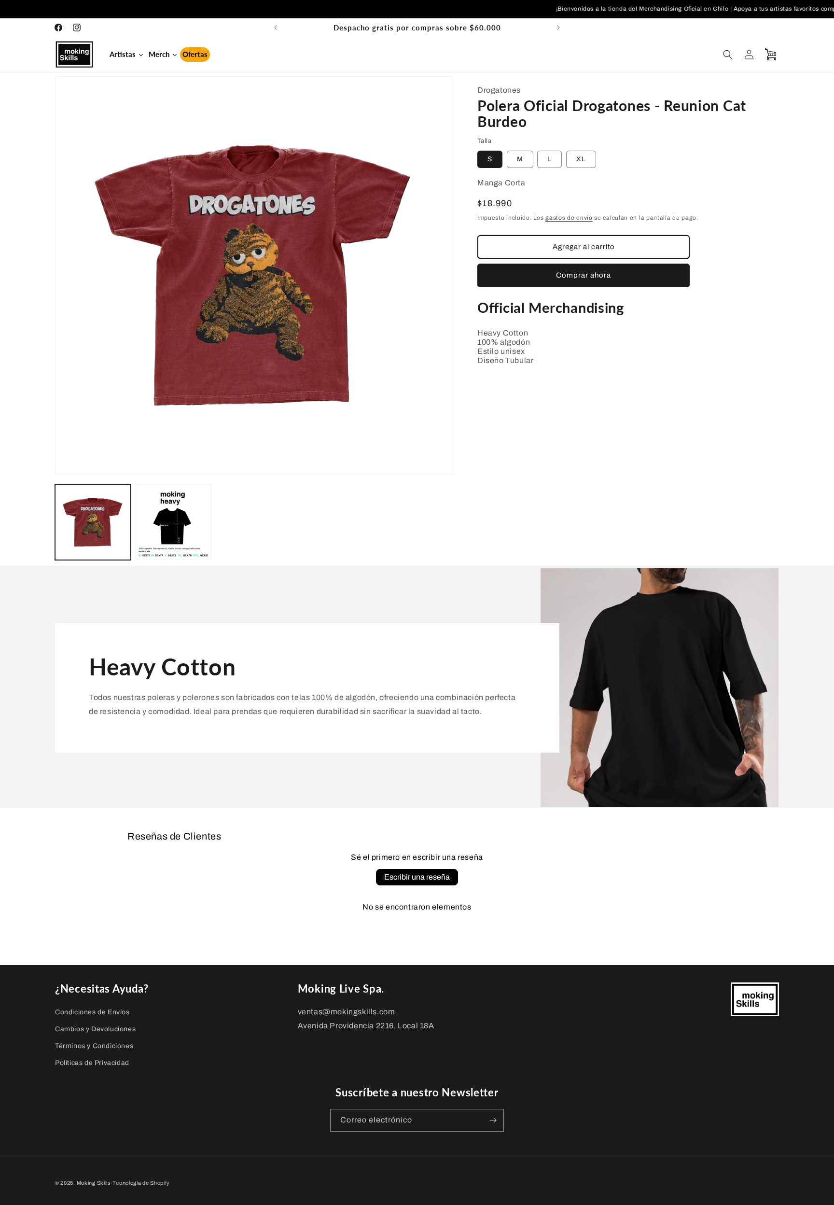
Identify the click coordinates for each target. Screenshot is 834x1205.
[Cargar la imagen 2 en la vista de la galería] (173, 522)
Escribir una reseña (417, 877)
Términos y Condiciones (94, 1046)
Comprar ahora (583, 275)
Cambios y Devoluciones (95, 1029)
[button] (727, 54)
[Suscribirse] (492, 1120)
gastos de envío (569, 217)
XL (581, 159)
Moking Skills (94, 1183)
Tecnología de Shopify (141, 1183)
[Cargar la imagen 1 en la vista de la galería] (93, 522)
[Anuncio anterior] (275, 27)
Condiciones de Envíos (92, 1012)
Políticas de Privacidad (92, 1062)
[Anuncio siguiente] (558, 27)
